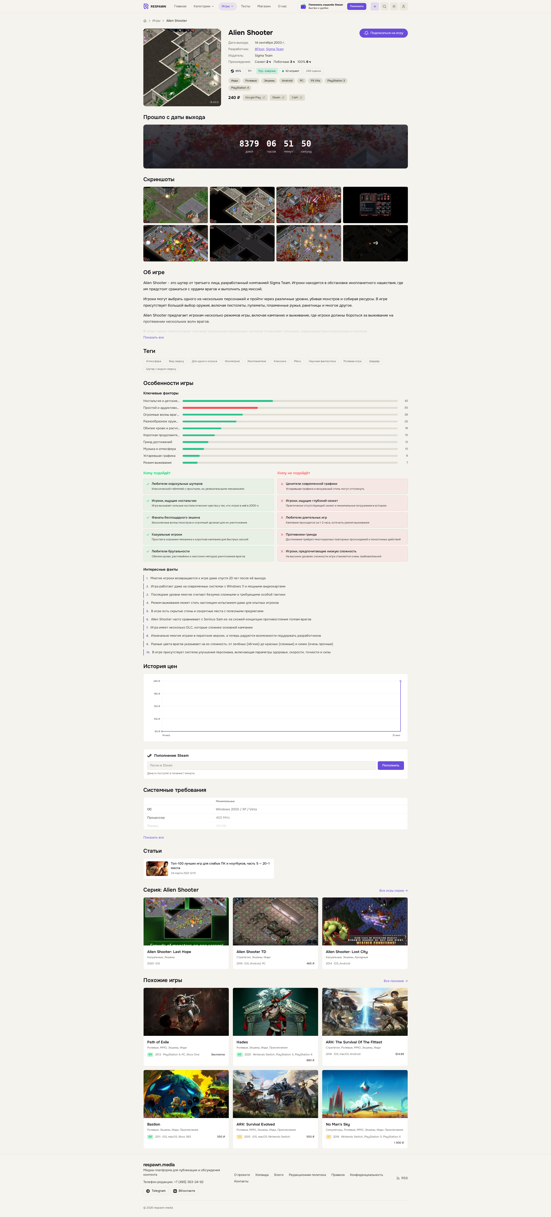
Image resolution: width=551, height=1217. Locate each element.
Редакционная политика (307, 1175)
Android (287, 80)
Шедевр (374, 361)
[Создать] (375, 6)
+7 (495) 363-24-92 (188, 1182)
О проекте (242, 1175)
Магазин (264, 6)
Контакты (241, 1181)
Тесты (245, 6)
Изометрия (232, 361)
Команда (262, 1175)
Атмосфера (153, 361)
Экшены (269, 80)
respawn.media (159, 1165)
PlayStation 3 (336, 80)
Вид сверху (176, 361)
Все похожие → (396, 981)
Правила (338, 1175)
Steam (276, 97)
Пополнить (390, 765)
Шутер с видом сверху (161, 369)
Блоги (278, 1175)
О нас (282, 6)
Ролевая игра (352, 361)
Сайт (295, 97)
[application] (275, 708)
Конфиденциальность (366, 1175)
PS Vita (315, 80)
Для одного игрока (204, 361)
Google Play (253, 97)
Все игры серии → (393, 891)
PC (301, 80)
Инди (234, 80)
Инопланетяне (257, 361)
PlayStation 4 (240, 88)
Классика (280, 361)
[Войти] (403, 6)
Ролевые (251, 80)
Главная (180, 6)
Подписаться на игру (386, 33)
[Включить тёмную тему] (394, 6)
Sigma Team (275, 49)
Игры (156, 21)
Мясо (297, 361)
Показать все (153, 337)
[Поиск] (384, 6)
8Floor (259, 49)
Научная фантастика (322, 361)
